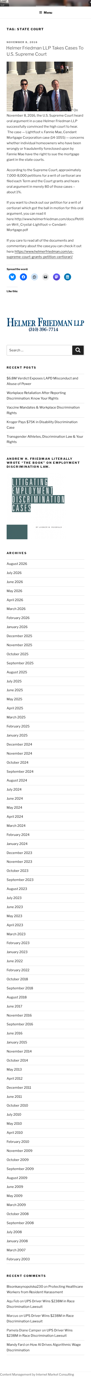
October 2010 (17, 1105)
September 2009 (20, 1169)
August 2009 (17, 1178)
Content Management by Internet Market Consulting (37, 1374)
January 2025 (17, 735)
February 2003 (18, 1259)
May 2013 (14, 1069)
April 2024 (15, 817)
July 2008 (14, 1232)
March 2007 (16, 1250)
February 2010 (18, 1142)
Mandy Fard (16, 1345)
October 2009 (18, 1160)
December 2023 (19, 853)
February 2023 (18, 943)
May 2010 (14, 1124)
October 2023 (17, 871)
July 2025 (14, 681)
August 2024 (17, 780)
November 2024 (19, 753)
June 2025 (15, 690)
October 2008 (18, 1214)
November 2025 (19, 645)
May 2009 (15, 1196)
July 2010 (14, 1115)
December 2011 (19, 1088)
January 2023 (17, 952)
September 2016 (20, 1024)
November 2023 (19, 862)
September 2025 (20, 663)
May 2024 (14, 808)
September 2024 (20, 772)
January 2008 (17, 1241)
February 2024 (18, 835)
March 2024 (16, 826)
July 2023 (14, 898)
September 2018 (20, 988)
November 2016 (19, 1015)
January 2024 (17, 844)
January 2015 (17, 1042)
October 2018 (17, 979)
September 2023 (20, 880)
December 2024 (19, 744)
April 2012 (15, 1079)
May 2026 (14, 591)
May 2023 (14, 916)
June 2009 (15, 1187)
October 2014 (17, 1060)
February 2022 (18, 970)
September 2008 (20, 1223)
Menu (48, 12)
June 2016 (15, 1033)
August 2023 (17, 889)
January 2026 (17, 627)
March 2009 (16, 1205)
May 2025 (14, 699)
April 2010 (15, 1133)
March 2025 (16, 717)
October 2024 (17, 763)
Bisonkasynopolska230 (25, 1287)
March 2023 (16, 934)
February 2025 (18, 726)
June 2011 (14, 1097)
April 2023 (15, 925)
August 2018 (17, 997)
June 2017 (14, 1006)
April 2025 (15, 708)
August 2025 (17, 672)
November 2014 (19, 1051)
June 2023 (15, 907)
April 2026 (15, 600)
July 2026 (14, 573)
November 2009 (19, 1151)
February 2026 (18, 618)
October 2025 (17, 654)
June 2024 (15, 799)
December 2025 (19, 636)
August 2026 (17, 564)
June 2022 (15, 961)
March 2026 (16, 609)
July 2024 (14, 789)
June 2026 (15, 582)
